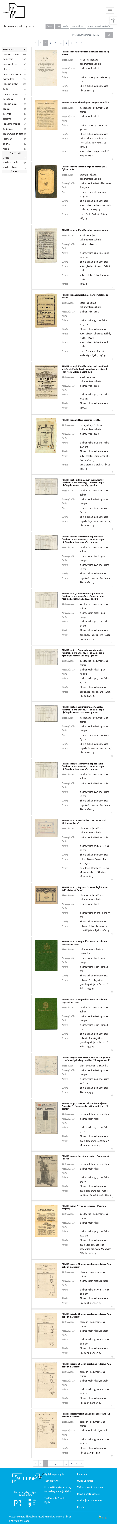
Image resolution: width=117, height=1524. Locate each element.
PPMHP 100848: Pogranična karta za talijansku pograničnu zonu (85, 1001)
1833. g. (83, 407)
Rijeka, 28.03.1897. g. (90, 1303)
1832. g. (83, 283)
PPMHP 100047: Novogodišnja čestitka (81, 420)
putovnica (85, 953)
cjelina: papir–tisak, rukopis (94, 783)
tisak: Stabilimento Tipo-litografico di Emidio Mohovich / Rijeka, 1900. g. (95, 1249)
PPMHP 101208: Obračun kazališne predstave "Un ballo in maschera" (86, 1315)
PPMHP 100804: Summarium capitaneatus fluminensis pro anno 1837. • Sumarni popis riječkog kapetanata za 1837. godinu (83, 483)
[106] (19, 153)
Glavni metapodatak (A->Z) (99, 26)
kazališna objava (88, 235)
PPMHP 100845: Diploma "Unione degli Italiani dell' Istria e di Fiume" (85, 889)
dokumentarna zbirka (90, 63)
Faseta (49, 26)
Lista (58, 26)
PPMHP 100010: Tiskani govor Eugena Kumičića (85, 102)
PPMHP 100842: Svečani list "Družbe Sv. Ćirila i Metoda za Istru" (85, 822)
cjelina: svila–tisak (89, 244)
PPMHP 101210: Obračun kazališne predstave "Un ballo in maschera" (86, 1415)
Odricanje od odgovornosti (90, 1500)
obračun (84, 1272)
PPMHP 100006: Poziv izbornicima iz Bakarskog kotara (85, 53)
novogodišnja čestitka (91, 425)
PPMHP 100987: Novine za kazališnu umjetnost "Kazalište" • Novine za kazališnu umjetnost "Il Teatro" (85, 1106)
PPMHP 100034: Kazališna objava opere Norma (85, 230)
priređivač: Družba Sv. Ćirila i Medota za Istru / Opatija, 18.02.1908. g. (94, 872)
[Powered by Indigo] (103, 1517)
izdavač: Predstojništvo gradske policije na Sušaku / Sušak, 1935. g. (94, 984)
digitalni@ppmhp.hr (54, 1474)
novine (83, 1114)
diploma (84, 828)
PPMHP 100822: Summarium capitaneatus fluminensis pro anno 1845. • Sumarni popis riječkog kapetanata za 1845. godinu (83, 653)
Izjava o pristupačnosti (88, 1494)
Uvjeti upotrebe (85, 1480)
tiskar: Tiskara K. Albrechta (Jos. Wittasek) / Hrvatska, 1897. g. (93, 142)
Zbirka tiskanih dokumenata (94, 85)
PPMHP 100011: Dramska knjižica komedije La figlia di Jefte (84, 168)
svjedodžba (92, 59)
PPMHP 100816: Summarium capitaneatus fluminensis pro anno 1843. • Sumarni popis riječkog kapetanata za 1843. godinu (83, 539)
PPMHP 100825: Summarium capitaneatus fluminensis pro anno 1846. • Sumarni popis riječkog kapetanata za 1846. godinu (83, 710)
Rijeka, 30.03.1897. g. (90, 1352)
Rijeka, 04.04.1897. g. (90, 1452)
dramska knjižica (88, 174)
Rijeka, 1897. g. (87, 90)
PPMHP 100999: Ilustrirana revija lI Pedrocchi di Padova (85, 1157)
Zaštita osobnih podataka (90, 1487)
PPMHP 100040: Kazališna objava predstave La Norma (85, 296)
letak (82, 59)
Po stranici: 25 (77, 26)
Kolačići (81, 1507)
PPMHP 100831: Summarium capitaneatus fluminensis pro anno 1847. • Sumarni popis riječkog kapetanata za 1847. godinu (83, 766)
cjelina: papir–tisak (89, 68)
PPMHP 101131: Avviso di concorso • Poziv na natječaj (84, 1207)
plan (82, 1065)
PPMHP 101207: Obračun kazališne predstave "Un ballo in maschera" (86, 1265)
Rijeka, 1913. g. (87, 1092)
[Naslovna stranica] (13, 10)
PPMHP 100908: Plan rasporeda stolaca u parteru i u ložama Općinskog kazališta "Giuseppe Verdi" (86, 1059)
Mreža (65, 26)
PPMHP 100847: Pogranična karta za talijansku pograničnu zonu (85, 943)
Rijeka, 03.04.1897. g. (90, 1402)
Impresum (82, 1474)
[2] (19, 171)
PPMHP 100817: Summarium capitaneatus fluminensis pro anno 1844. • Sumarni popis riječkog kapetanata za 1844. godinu (83, 596)
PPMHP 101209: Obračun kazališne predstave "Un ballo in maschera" (86, 1365)
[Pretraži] (109, 35)
